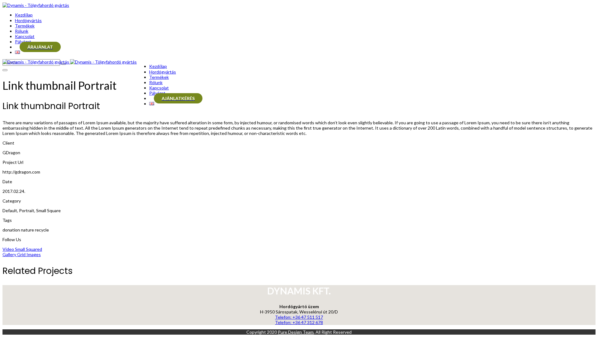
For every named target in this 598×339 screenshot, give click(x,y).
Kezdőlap (24, 14)
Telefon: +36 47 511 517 (299, 317)
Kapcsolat (25, 36)
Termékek (25, 25)
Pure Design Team (296, 332)
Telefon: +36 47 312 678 (299, 322)
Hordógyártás (28, 20)
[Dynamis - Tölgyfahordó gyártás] (35, 5)
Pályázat (23, 41)
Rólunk (21, 31)
